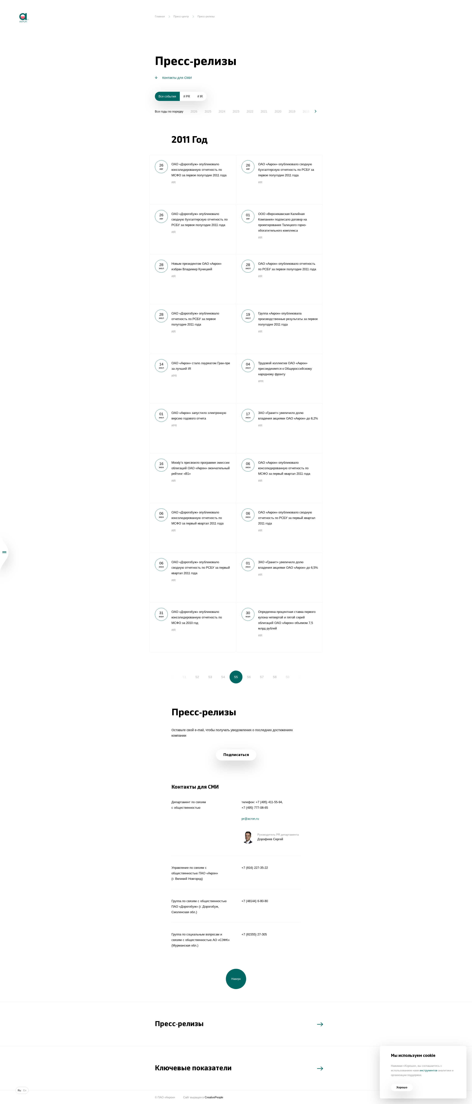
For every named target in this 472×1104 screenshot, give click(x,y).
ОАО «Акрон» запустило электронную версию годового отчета (192, 428)
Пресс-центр (181, 16)
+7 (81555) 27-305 (254, 934)
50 (171, 677)
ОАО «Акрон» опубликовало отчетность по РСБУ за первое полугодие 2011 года (279, 279)
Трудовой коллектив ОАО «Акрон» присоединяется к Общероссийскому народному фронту (279, 378)
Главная (160, 16)
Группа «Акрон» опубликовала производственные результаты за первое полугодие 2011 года (279, 329)
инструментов (428, 1070)
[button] (312, 111)
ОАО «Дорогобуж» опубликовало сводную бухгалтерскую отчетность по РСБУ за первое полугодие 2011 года (192, 229)
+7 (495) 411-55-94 (269, 802)
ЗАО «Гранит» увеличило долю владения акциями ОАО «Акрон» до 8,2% (279, 428)
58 (275, 677)
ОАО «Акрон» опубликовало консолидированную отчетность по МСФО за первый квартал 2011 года (279, 478)
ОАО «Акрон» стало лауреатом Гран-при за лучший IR (192, 378)
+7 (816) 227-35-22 (255, 867)
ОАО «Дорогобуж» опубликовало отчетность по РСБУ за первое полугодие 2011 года (192, 329)
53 (210, 677)
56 (249, 677)
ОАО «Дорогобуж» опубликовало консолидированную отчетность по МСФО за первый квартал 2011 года (192, 528)
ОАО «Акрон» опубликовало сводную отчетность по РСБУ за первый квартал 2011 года (279, 528)
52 (197, 677)
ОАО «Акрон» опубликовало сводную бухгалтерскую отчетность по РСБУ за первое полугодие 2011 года (279, 179)
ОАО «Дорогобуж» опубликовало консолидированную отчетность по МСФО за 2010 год (192, 627)
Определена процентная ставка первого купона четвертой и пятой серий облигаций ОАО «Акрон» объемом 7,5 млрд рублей (279, 627)
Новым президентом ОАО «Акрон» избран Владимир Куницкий (192, 279)
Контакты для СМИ (177, 78)
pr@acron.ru (250, 818)
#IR (173, 182)
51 (184, 677)
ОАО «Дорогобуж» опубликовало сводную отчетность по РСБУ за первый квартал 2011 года (192, 577)
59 (287, 677)
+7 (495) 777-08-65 (255, 807)
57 (262, 677)
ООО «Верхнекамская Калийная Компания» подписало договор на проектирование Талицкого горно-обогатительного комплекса (279, 229)
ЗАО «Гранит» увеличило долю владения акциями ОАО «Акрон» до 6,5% (279, 577)
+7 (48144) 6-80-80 (255, 901)
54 (223, 677)
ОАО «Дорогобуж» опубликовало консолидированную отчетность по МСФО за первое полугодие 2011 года (192, 179)
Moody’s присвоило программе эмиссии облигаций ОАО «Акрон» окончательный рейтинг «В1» (192, 478)
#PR (174, 375)
